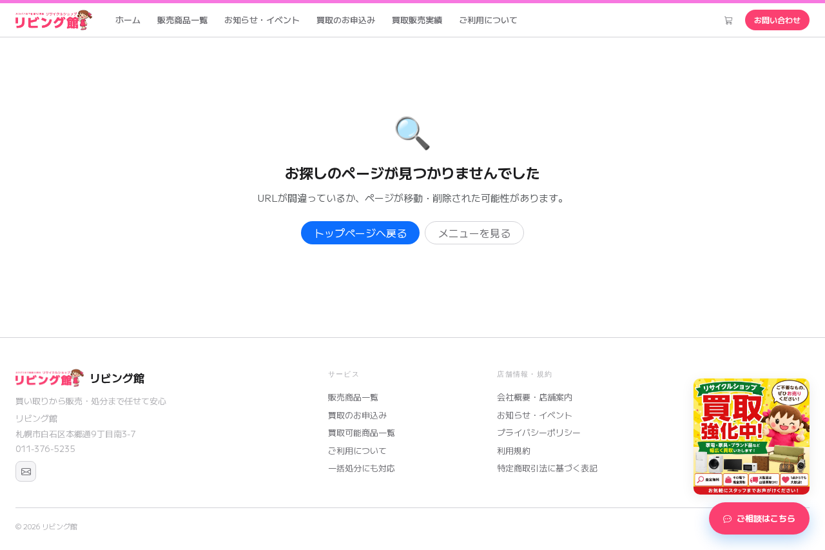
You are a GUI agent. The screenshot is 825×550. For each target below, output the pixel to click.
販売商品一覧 (182, 20)
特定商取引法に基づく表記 (547, 468)
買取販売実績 (417, 20)
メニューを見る (474, 233)
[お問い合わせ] (25, 471)
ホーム (128, 20)
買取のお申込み (345, 20)
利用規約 (513, 450)
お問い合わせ (777, 19)
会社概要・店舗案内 (534, 397)
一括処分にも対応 (361, 468)
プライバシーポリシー (539, 432)
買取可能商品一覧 (361, 432)
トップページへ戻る (360, 233)
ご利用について (488, 20)
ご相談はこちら (766, 518)
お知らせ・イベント (262, 20)
